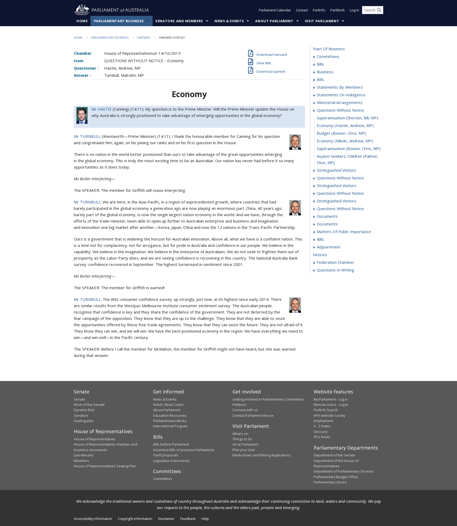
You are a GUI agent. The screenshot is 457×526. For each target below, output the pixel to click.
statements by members (340, 87)
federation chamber (335, 262)
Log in (354, 10)
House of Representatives (95, 439)
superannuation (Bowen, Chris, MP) (349, 148)
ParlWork (337, 10)
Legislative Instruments (171, 460)
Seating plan (83, 420)
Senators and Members (179, 21)
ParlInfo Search (326, 409)
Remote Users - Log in (331, 404)
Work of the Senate (89, 404)
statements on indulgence (341, 94)
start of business (329, 48)
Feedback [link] (188, 518)
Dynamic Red (84, 409)
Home (82, 21)
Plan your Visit (243, 449)
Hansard (143, 37)
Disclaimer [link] (166, 518)
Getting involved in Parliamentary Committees (268, 399)
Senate (79, 399)
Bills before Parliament (171, 444)
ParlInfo (319, 10)
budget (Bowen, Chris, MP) (341, 133)
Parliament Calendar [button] (275, 10)
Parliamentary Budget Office (336, 476)
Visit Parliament (322, 21)
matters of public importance (344, 231)
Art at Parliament (245, 444)
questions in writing (335, 270)
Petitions (239, 404)
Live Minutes (84, 455)
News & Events (229, 21)
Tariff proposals (165, 455)
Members (81, 460)
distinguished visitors (336, 170)
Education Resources (170, 415)
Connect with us (245, 409)
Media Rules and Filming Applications (261, 455)
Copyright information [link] (135, 518)
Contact (302, 10)
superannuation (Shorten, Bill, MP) (347, 117)
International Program (170, 426)
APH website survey (329, 415)
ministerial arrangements (340, 102)
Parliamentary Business (119, 21)
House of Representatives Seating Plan (105, 466)
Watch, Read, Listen (168, 404)
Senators (81, 415)
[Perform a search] (379, 10)
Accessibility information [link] (93, 518)
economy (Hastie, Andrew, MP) (345, 125)
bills (320, 64)
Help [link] (205, 518)
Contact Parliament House (252, 415)
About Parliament (274, 21)
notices (320, 254)
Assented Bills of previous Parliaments (183, 449)
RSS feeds (322, 436)
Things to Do (242, 439)
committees (328, 56)
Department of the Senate (334, 455)
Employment (323, 420)
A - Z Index (322, 426)
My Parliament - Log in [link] (331, 399)
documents (327, 216)
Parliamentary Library (169, 420)
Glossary (320, 431)
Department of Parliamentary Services (344, 471)
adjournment (328, 247)
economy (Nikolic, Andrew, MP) (345, 140)
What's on (240, 433)
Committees (162, 478)
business (325, 71)
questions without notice (340, 110)
